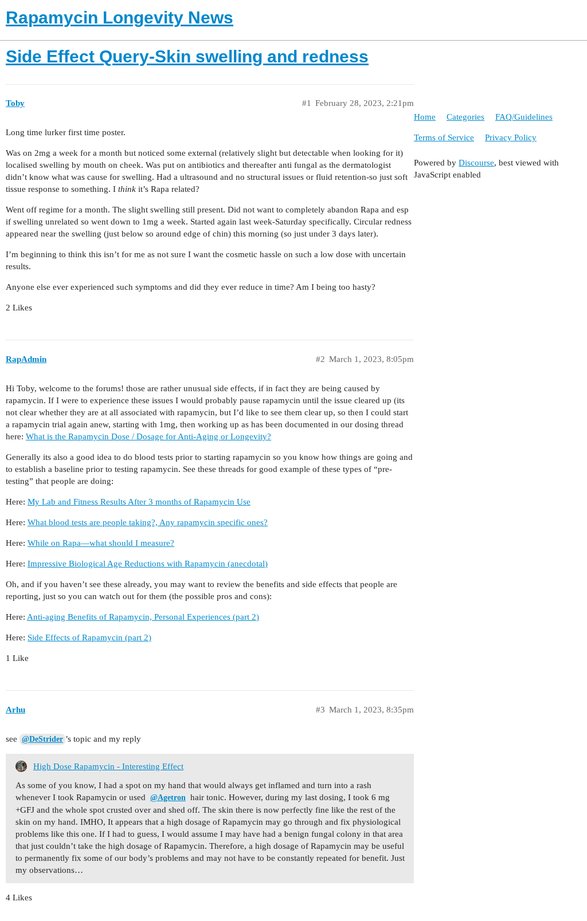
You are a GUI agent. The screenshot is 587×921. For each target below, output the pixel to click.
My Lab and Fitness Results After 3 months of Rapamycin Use (139, 501)
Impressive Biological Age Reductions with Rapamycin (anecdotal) (148, 563)
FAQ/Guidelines (524, 116)
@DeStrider (42, 739)
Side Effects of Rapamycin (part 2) (89, 637)
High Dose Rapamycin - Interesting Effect (108, 766)
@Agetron (168, 797)
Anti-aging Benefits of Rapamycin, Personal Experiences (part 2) (143, 616)
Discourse (476, 162)
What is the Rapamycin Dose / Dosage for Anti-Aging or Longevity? (148, 436)
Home (425, 116)
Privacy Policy (511, 137)
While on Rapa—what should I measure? (101, 543)
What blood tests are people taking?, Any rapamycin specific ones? (148, 522)
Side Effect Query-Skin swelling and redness (187, 56)
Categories (465, 116)
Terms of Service (444, 137)
